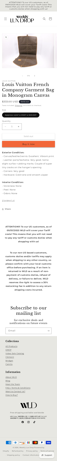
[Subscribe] (48, 331)
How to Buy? (12, 395)
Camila (9, 364)
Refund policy (18, 451)
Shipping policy (13, 455)
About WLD (11, 377)
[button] (5, 19)
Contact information (31, 455)
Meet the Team (13, 384)
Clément (10, 357)
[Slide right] (35, 76)
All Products (11, 346)
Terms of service (47, 451)
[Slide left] (22, 76)
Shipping (18, 105)
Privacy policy (32, 451)
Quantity (6, 121)
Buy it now (28, 144)
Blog (8, 381)
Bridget (9, 360)
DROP (8, 350)
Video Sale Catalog (15, 353)
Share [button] (8, 209)
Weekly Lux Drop (26, 447)
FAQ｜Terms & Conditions (18, 388)
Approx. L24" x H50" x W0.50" (22, 115)
